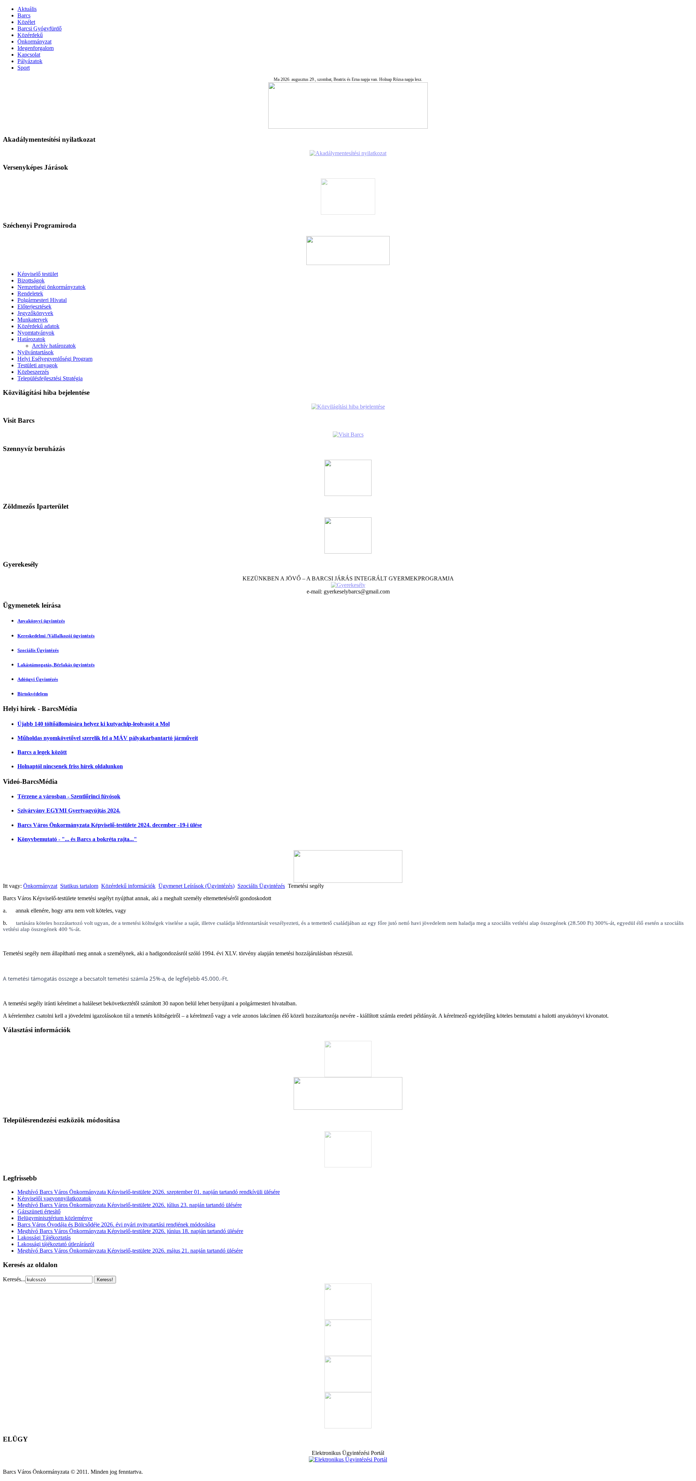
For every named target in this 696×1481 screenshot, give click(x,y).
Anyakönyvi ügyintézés (41, 621)
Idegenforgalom (35, 48)
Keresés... (14, 1279)
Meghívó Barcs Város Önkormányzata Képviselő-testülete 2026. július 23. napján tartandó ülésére (129, 1205)
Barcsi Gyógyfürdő (39, 28)
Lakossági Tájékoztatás (44, 1237)
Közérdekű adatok (38, 326)
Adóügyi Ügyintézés (37, 679)
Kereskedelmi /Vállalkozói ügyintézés (56, 635)
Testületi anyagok (37, 365)
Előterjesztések (34, 306)
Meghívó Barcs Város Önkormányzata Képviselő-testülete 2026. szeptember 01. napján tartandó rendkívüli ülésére (148, 1192)
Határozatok (31, 339)
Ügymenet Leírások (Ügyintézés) (196, 886)
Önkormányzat (34, 41)
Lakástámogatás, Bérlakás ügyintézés (56, 664)
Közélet (26, 22)
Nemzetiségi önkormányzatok (51, 287)
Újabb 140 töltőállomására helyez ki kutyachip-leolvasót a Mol (93, 724)
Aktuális (27, 9)
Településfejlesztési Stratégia (50, 378)
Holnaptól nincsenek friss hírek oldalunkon (70, 766)
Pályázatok (29, 61)
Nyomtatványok (35, 333)
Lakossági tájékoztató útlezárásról (55, 1244)
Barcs (23, 15)
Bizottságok (31, 280)
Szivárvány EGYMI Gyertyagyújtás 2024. (68, 810)
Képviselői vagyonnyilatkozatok (54, 1198)
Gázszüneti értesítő (39, 1211)
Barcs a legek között (42, 752)
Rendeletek (30, 293)
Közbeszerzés (33, 372)
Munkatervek (32, 320)
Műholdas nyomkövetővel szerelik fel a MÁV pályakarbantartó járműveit (107, 738)
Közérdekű (30, 35)
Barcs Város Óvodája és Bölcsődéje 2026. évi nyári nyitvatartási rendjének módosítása (116, 1224)
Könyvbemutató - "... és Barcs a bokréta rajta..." (77, 839)
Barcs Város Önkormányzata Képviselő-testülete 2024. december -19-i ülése (109, 825)
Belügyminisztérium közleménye (54, 1218)
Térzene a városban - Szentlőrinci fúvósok (68, 796)
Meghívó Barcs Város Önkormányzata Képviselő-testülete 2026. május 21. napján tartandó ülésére (130, 1251)
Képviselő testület (37, 274)
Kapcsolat (28, 54)
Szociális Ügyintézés (38, 650)
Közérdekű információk (128, 886)
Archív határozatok (54, 346)
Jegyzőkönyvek (35, 313)
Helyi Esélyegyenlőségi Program (54, 359)
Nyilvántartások (35, 352)
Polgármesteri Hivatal (42, 300)
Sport (23, 68)
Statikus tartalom (79, 886)
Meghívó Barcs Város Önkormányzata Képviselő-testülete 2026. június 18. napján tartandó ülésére (130, 1231)
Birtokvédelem (32, 693)
